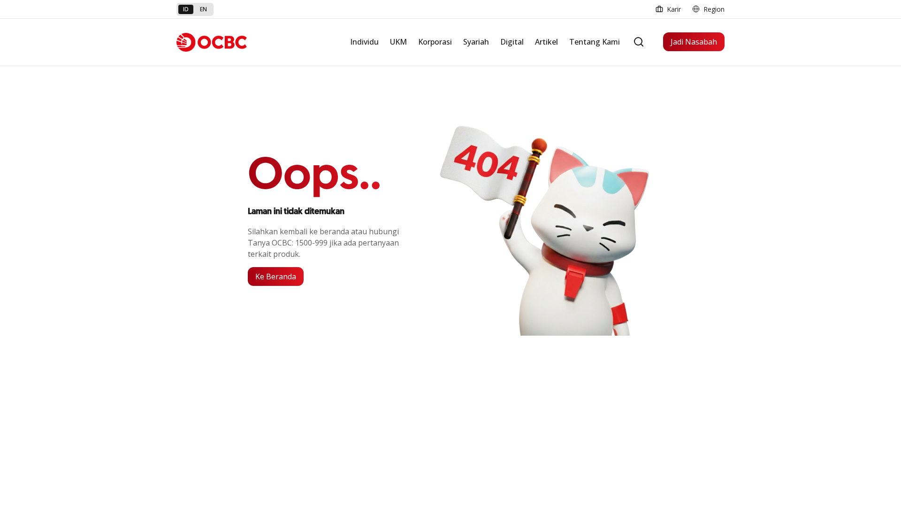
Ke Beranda (275, 276)
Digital (512, 42)
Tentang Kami (594, 42)
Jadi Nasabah (694, 42)
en (203, 9)
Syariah (476, 42)
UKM (398, 42)
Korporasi (435, 42)
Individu (364, 42)
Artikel (546, 42)
